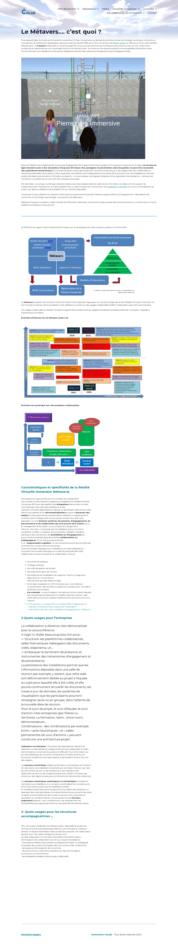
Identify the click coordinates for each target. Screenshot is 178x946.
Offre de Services (67, 9)
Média (105, 9)
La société (148, 9)
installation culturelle (117, 187)
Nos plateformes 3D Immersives (124, 13)
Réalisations (89, 9)
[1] (22, 227)
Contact (152, 13)
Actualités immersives (124, 9)
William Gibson (119, 43)
